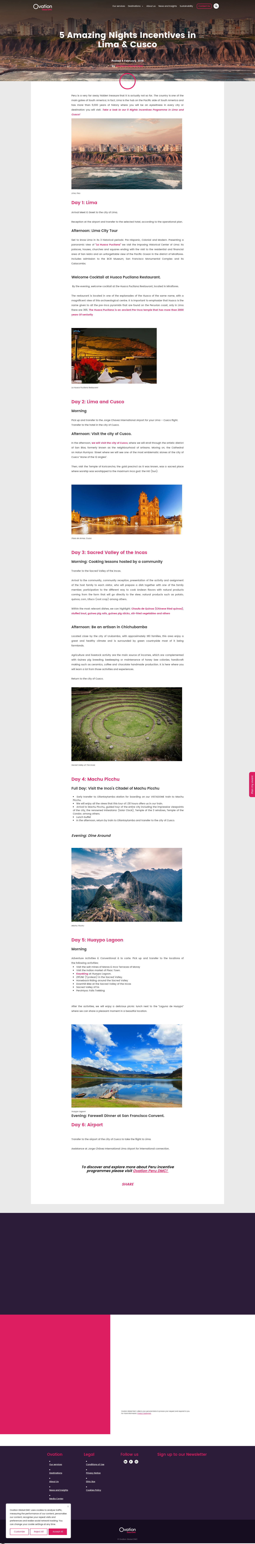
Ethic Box (90, 1481)
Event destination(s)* (126, 1352)
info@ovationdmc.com (63, 1339)
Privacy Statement (144, 1413)
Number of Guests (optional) (131, 1399)
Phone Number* (174, 1338)
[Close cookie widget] (68, 1506)
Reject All (38, 1531)
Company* (120, 1338)
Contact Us (204, 6)
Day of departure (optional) (182, 1386)
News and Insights (167, 6)
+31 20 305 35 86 (54, 1334)
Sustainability (186, 6)
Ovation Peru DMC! (150, 1171)
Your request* (122, 1366)
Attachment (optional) (179, 1399)
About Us (54, 1481)
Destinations (134, 6)
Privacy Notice (93, 1473)
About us (151, 6)
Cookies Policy (93, 1490)
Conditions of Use (95, 1464)
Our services (118, 6)
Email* (169, 1325)
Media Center (56, 1498)
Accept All (58, 1531)
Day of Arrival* (122, 1386)
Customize (19, 1531)
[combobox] (167, 1358)
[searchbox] (131, 1358)
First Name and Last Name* (130, 1325)
